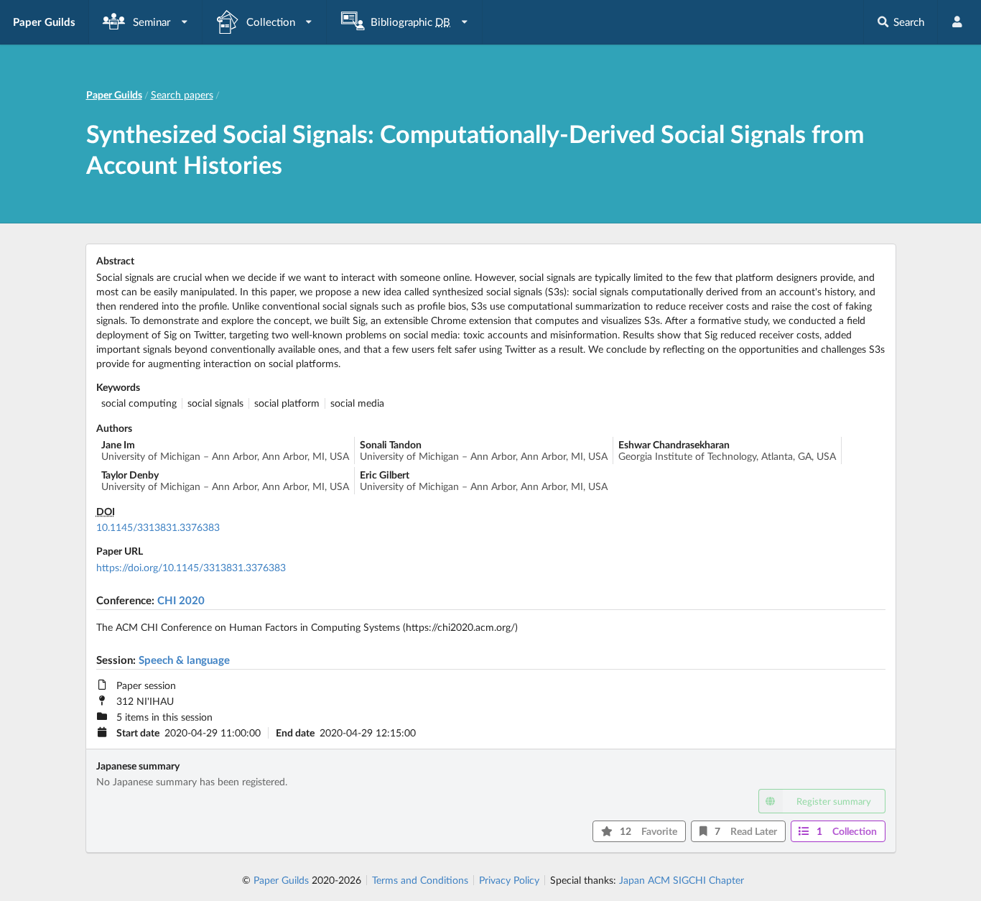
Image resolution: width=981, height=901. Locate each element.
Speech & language (184, 659)
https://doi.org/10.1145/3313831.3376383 (191, 567)
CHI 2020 (181, 599)
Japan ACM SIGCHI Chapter (681, 880)
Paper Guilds (281, 880)
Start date (137, 733)
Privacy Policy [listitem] (509, 880)
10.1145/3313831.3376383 (158, 527)
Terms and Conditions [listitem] (420, 880)
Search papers (182, 94)
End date (295, 733)
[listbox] (146, 22)
